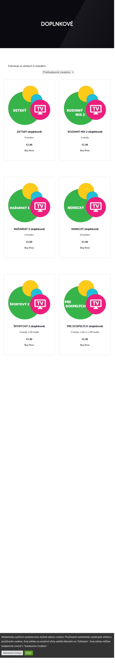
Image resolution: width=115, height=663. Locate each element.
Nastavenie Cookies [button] (12, 653)
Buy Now (29, 150)
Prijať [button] (28, 653)
